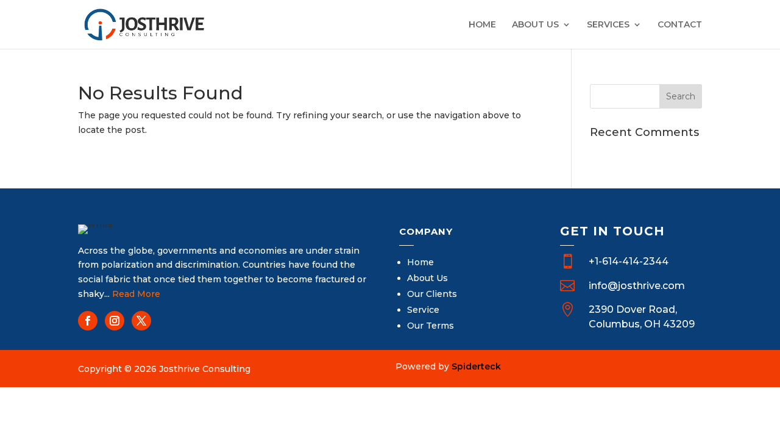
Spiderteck (476, 366)
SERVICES (608, 25)
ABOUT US (535, 25)
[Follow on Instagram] (114, 320)
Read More (136, 293)
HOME (482, 25)
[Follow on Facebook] (88, 320)
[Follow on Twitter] (141, 320)
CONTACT (680, 25)
